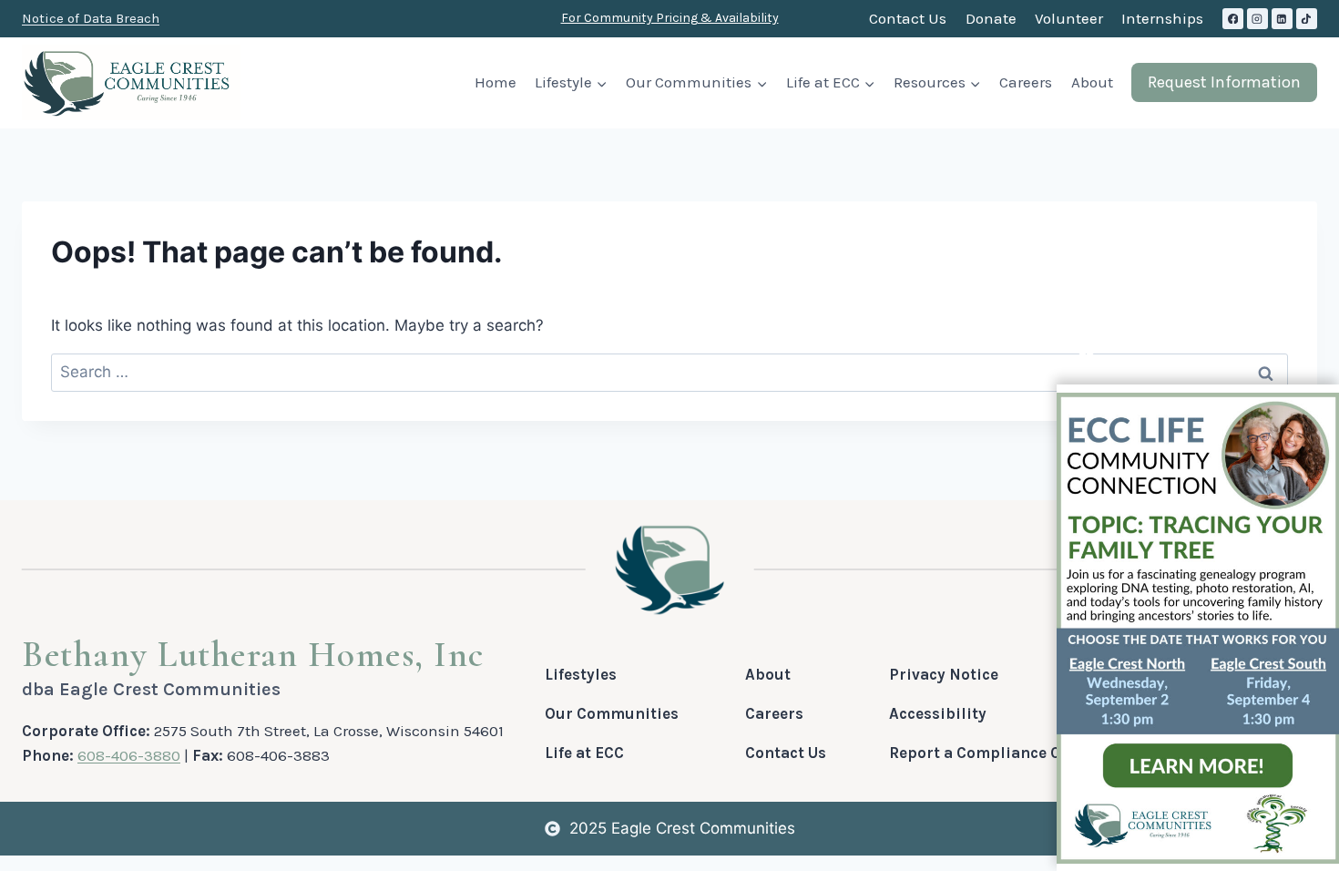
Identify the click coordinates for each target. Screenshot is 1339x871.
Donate (991, 18)
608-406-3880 (128, 755)
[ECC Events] (1198, 628)
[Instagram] (1257, 18)
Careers (1025, 82)
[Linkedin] (1282, 18)
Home (495, 82)
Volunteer (1069, 18)
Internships (1162, 18)
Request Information (1224, 82)
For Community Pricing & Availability (670, 18)
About (1092, 82)
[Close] (1087, 350)
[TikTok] (1306, 18)
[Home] (670, 570)
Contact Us (907, 18)
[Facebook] (1232, 18)
